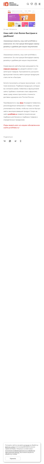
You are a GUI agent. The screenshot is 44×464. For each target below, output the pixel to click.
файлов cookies (10, 447)
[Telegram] (15, 141)
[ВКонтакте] (4, 141)
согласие (26, 445)
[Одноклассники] (20, 141)
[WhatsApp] (10, 141)
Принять (13, 458)
